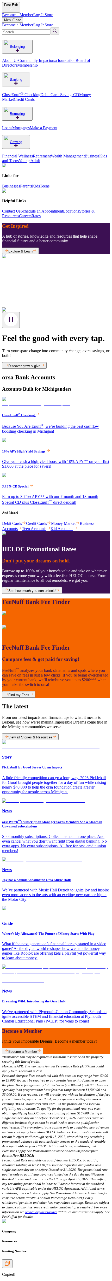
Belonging (17, 47)
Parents (26, 186)
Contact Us (11, 211)
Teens (44, 186)
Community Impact (34, 60)
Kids (36, 186)
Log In (39, 15)
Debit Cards (50, 94)
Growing (16, 142)
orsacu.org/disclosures (41, 1212)
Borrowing (17, 114)
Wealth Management (68, 156)
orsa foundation (63, 60)
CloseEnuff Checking (21, 94)
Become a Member (17, 15)
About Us (10, 60)
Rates (36, 216)
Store (49, 15)
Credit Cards (24, 99)
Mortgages (21, 128)
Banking (16, 79)
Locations (71, 211)
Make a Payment (43, 128)
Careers (25, 216)
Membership (27, 65)
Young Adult (29, 160)
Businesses (11, 186)
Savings (66, 94)
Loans (7, 128)
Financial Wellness (17, 156)
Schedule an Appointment (42, 211)
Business (92, 156)
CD (76, 94)
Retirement (42, 156)
